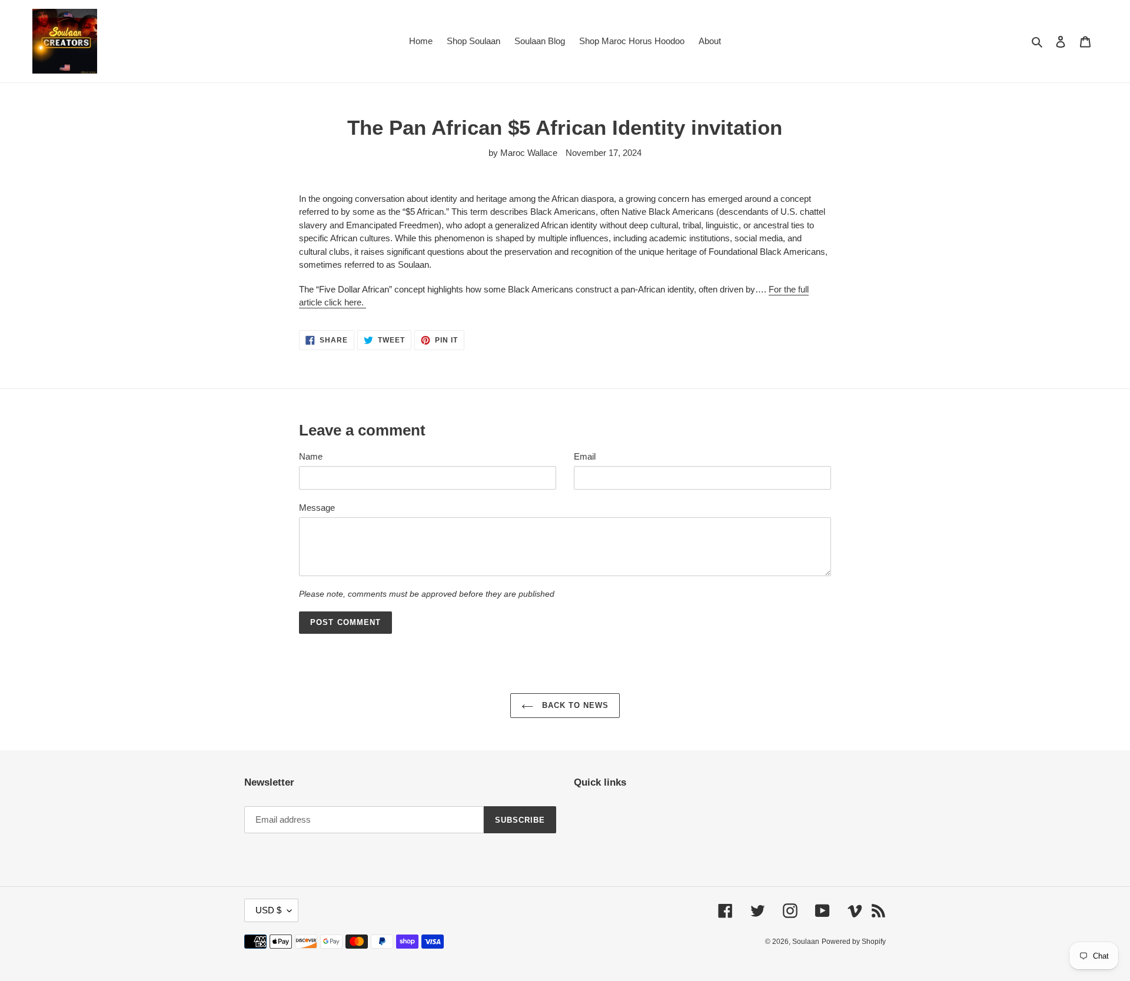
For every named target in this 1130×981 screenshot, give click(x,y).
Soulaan (805, 941)
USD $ (268, 910)
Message (317, 508)
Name (311, 456)
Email (585, 456)
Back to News (574, 705)
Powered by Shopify (854, 941)
